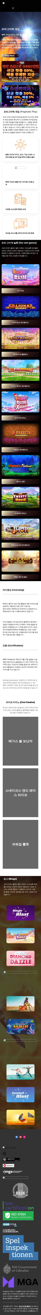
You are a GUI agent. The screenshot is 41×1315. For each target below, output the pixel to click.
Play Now (9, 55)
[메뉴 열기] (13, 8)
